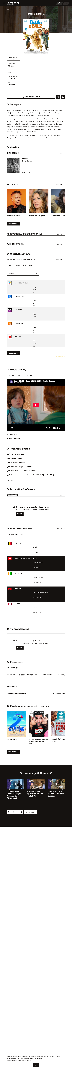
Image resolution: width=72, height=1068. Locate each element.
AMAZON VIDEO (19, 296)
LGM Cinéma (11, 66)
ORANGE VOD (18, 323)
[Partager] (58, 97)
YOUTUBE (17, 336)
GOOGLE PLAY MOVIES (21, 283)
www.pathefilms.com (16, 693)
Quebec (17, 604)
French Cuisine (58, 739)
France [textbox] (11, 273)
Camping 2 (12, 739)
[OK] (36, 1065)
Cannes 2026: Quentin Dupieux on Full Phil (35, 794)
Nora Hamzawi (58, 216)
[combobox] (23, 274)
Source (53, 357)
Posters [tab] (29, 375)
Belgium (18, 543)
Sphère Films (37, 608)
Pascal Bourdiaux (13, 60)
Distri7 (35, 547)
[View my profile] (66, 3)
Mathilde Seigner (37, 216)
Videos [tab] (11, 375)
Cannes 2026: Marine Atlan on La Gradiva (56, 794)
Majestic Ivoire (38, 577)
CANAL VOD (18, 310)
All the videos (30, 812)
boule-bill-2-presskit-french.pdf (22, 675)
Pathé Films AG (38, 562)
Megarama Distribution (40, 592)
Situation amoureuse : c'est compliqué (38, 740)
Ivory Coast (19, 573)
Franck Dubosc (13, 216)
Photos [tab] (19, 375)
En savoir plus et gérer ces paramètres (19, 1060)
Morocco (18, 589)
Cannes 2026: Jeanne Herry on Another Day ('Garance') (14, 795)
